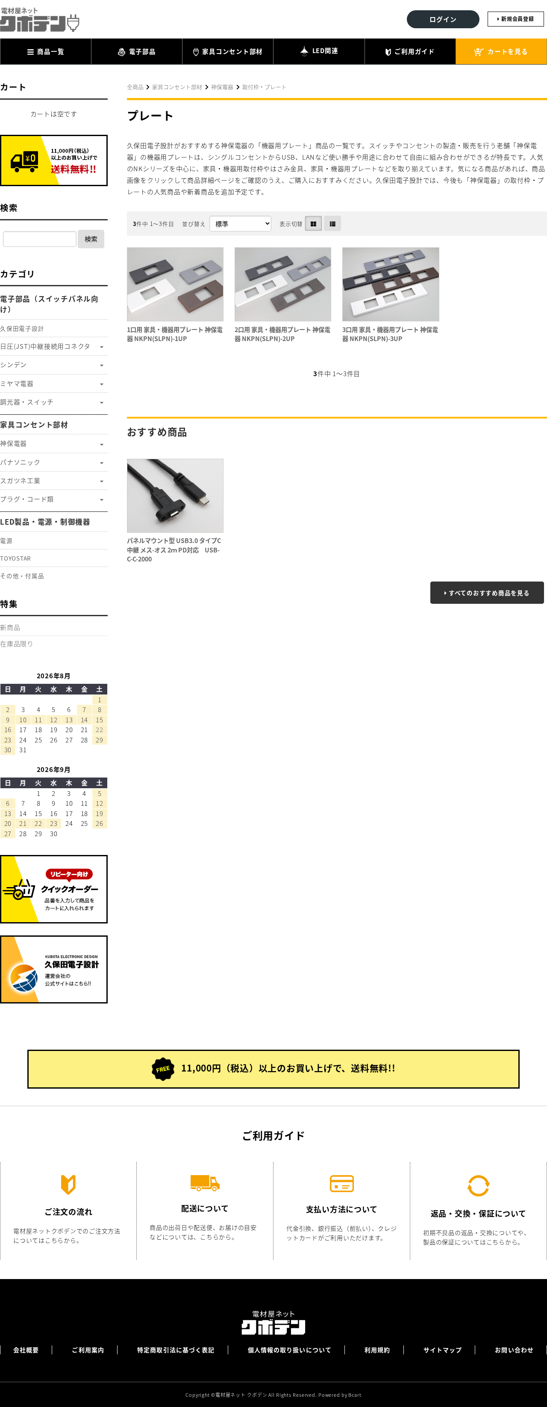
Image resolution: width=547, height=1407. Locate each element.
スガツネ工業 (20, 480)
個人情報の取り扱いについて (290, 1349)
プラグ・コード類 (27, 498)
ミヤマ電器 (17, 383)
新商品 (10, 627)
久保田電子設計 (22, 328)
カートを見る (507, 51)
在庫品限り (17, 643)
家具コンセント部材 (232, 51)
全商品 (135, 87)
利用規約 (377, 1349)
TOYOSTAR (15, 558)
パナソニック (20, 461)
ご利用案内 (88, 1349)
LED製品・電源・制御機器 (45, 521)
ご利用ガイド (414, 51)
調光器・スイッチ (27, 401)
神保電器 (222, 87)
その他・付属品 (22, 575)
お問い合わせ (514, 1349)
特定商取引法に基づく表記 (176, 1349)
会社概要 (26, 1349)
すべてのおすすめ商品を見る (489, 592)
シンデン (13, 364)
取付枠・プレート (264, 87)
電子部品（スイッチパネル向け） (49, 304)
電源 (6, 540)
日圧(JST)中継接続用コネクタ (45, 345)
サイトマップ (442, 1349)
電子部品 (141, 51)
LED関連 (324, 50)
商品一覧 (50, 51)
